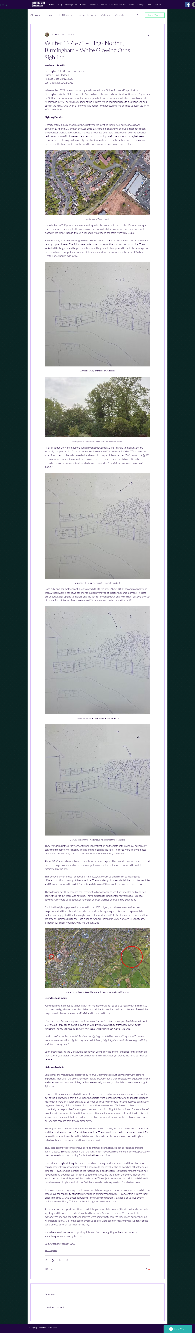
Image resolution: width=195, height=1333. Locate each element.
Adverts (119, 15)
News (49, 15)
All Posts (35, 15)
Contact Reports (87, 15)
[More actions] (148, 34)
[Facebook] (187, 4)
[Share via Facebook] (46, 1260)
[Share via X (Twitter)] (53, 1260)
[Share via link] (67, 1260)
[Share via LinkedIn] (60, 1260)
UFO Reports (65, 15)
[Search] (164, 5)
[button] (59, 4)
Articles (105, 15)
